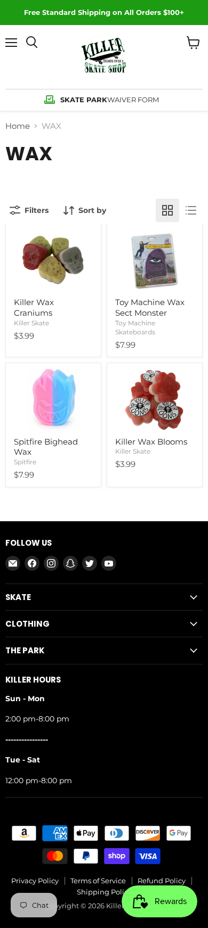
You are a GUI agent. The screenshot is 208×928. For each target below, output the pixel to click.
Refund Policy (162, 880)
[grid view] (167, 210)
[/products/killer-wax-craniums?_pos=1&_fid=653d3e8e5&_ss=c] (53, 260)
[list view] (191, 210)
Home (17, 125)
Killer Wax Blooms (151, 442)
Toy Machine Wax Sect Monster (150, 307)
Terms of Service (98, 880)
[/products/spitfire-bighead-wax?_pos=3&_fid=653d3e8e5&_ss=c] (53, 400)
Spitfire (25, 462)
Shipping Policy (104, 892)
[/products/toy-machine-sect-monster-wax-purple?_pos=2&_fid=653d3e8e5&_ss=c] (154, 260)
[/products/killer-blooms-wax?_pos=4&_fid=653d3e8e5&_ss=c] (154, 400)
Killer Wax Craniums (34, 307)
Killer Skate (31, 323)
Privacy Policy (35, 880)
